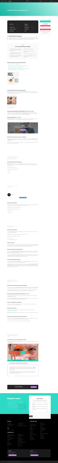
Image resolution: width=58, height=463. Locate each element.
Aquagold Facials (20, 434)
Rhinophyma (42, 434)
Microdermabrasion (20, 443)
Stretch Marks (42, 437)
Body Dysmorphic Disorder (33, 425)
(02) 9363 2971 (55, 1)
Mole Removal (32, 437)
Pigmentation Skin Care (10, 424)
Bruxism (41, 425)
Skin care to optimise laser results (22, 425)
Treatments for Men (20, 439)
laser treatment (28, 139)
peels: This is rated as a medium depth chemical (19, 65)
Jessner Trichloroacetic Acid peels (15, 37)
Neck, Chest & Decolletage (44, 433)
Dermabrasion (9, 436)
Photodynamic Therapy (30, 287)
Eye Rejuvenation (42, 429)
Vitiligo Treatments (32, 439)
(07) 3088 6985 (45, 1)
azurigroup (19, 461)
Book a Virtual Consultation (45, 25)
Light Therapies (20, 440)
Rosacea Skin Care (20, 424)
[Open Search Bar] (5, 1)
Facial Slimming (9, 439)
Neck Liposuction (9, 444)
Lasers (8, 440)
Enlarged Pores (32, 428)
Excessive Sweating (43, 428)
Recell (8, 445)
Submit (31, 416)
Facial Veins (41, 430)
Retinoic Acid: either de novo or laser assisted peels (15, 68)
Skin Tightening (20, 445)
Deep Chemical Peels (21, 435)
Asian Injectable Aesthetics (11, 435)
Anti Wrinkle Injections (10, 434)
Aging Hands (42, 423)
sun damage (18, 117)
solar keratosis (16, 38)
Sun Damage (31, 438)
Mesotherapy (9, 443)
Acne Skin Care (9, 423)
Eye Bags (31, 429)
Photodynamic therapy (29, 111)
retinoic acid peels (21, 92)
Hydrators (19, 436)
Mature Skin (31, 433)
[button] (1, 1)
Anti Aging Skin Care (20, 423)
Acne (30, 423)
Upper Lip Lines (42, 438)
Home (8, 16)
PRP (18, 444)
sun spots (27, 293)
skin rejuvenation (25, 251)
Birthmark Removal (42, 424)
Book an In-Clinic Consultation (45, 29)
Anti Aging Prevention (33, 424)
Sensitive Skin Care (9, 425)
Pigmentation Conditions (33, 434)
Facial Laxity (31, 430)
